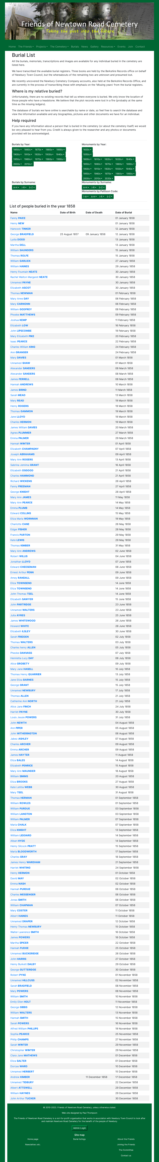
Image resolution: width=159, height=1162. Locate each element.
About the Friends (126, 1139)
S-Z (31, 187)
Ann (19, 352)
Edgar (18, 529)
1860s (27, 149)
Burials (75, 46)
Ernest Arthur (22, 572)
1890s (59, 149)
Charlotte (19, 524)
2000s (16, 164)
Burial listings (79, 1139)
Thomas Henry (25, 674)
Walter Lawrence (24, 932)
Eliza (21, 583)
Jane (17, 416)
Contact (140, 46)
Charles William (22, 346)
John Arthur (23, 1098)
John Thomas (21, 593)
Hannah (21, 384)
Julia (17, 615)
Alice (19, 663)
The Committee (126, 1150)
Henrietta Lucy (22, 658)
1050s (86, 154)
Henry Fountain (23, 271)
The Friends (25, 46)
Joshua (18, 320)
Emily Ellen (20, 1001)
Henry (17, 223)
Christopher (22, 1050)
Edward (20, 513)
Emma (19, 438)
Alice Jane (20, 706)
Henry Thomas (25, 926)
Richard (21, 481)
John (21, 330)
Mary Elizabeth (22, 336)
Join (130, 46)
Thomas (19, 255)
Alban (17, 840)
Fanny (17, 218)
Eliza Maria (24, 518)
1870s (38, 149)
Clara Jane (23, 1055)
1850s (16, 149)
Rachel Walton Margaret (29, 277)
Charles (20, 421)
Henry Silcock (23, 846)
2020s (108, 178)
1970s (38, 159)
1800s (86, 159)
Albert (19, 915)
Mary (20, 303)
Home (12, 46)
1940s (59, 154)
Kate (17, 540)
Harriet (19, 711)
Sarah (17, 395)
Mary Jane (21, 669)
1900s (16, 154)
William (21, 250)
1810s (97, 159)
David (17, 878)
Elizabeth (20, 287)
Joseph (22, 454)
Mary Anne (19, 298)
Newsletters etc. (33, 1144)
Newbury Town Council (122, 1118)
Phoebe (22, 314)
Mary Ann (21, 459)
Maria (18, 824)
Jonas (18, 899)
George (22, 234)
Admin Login (79, 1128)
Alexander (22, 368)
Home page (32, 1139)
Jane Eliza (21, 679)
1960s (27, 159)
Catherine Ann (23, 701)
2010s (27, 164)
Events (121, 46)
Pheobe (21, 652)
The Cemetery (58, 46)
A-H (15, 187)
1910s (27, 154)
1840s (129, 159)
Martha (18, 244)
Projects (41, 46)
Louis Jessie (23, 717)
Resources (107, 46)
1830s (118, 159)
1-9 (85, 196)
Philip (19, 1039)
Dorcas (18, 1066)
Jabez (19, 738)
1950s (16, 159)
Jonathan (20, 561)
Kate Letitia (21, 787)
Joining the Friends (126, 1144)
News (84, 46)
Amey (20, 577)
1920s (38, 154)
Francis (20, 534)
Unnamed (20, 282)
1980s (49, 159)
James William (23, 427)
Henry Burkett (23, 964)
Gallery (94, 46)
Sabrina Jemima (24, 464)
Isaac (18, 341)
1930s (48, 154)
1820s (86, 149)
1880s (49, 149)
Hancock (20, 228)
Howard (19, 626)
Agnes (20, 432)
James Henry (25, 862)
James (20, 379)
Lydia (17, 239)
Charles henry (22, 647)
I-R (23, 187)
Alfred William (24, 1028)
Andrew (20, 1077)
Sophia (19, 1034)
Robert (18, 556)
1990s (59, 159)
